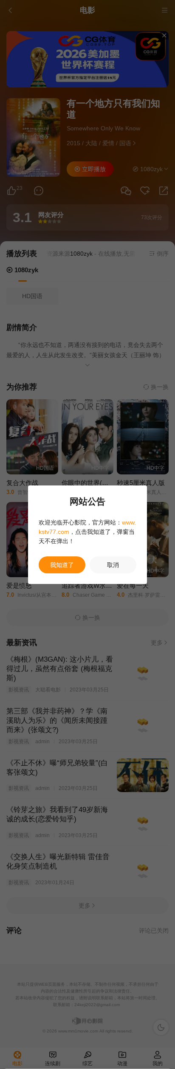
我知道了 (62, 564)
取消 (113, 564)
